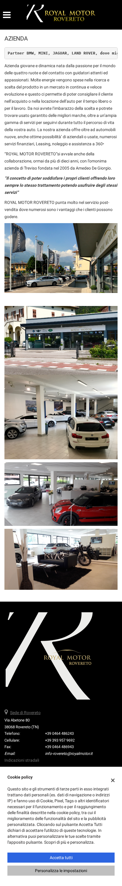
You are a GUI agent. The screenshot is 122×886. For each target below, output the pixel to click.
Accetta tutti (61, 857)
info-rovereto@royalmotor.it (68, 753)
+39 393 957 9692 (60, 740)
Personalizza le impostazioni (61, 870)
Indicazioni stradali (21, 760)
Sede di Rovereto (25, 712)
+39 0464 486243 (59, 733)
